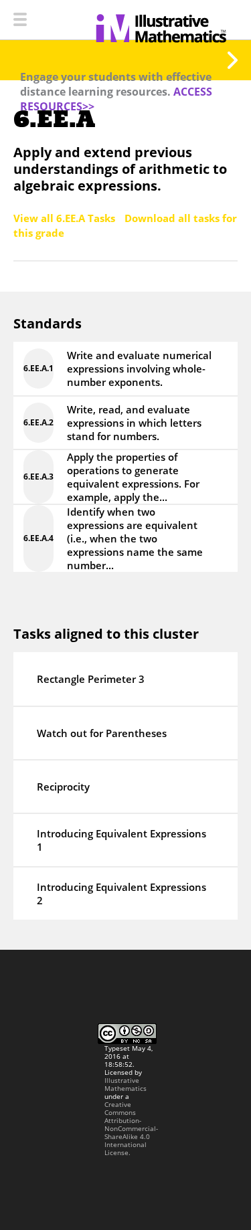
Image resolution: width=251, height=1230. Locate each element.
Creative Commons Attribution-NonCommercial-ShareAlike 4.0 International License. (131, 1128)
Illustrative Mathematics (125, 1084)
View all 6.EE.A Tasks (65, 218)
